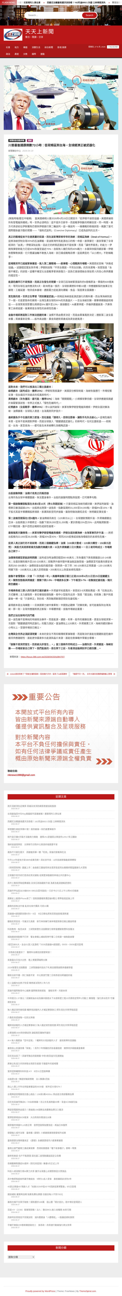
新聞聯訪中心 (14, 151)
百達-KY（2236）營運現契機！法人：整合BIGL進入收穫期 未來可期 (39, 1210)
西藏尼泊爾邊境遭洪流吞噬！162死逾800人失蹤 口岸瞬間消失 (54, 2)
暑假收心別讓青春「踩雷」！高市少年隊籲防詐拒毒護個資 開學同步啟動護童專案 (46, 1048)
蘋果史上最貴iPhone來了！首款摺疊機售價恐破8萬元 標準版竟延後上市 (41, 898)
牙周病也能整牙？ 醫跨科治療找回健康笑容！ (30, 952)
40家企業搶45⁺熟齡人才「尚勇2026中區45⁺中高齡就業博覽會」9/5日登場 (42, 1186)
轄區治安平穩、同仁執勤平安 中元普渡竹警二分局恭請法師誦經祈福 (40, 975)
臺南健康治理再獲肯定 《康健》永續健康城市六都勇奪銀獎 (35, 1140)
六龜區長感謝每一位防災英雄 (21, 1017)
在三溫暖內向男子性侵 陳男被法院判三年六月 (29, 983)
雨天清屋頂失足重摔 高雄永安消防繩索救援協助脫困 (32, 806)
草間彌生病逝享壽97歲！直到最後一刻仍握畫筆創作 (32, 829)
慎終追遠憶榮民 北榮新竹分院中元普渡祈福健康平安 (33, 844)
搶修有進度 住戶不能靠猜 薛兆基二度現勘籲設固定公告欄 (34, 1156)
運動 (42, 54)
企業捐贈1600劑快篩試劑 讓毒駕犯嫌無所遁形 (29, 1033)
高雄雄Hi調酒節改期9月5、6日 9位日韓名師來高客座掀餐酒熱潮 (38, 913)
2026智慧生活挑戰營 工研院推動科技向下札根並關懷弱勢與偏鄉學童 (40, 967)
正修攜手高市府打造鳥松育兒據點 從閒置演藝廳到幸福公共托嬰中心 (39, 875)
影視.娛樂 (61, 47)
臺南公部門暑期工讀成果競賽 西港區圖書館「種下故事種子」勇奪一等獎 (42, 1148)
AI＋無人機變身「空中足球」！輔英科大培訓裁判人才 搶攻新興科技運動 (42, 1040)
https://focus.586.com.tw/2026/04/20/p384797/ (43, 657)
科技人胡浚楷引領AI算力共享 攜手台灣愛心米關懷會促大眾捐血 (37, 1171)
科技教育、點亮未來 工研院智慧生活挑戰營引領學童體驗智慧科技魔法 (41, 929)
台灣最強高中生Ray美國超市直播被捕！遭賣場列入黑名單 (34, 814)
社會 (8, 47)
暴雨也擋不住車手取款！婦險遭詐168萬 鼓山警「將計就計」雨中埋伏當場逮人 (45, 1202)
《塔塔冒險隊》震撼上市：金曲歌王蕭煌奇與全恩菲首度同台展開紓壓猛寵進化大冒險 (47, 867)
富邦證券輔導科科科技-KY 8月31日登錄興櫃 (29, 1071)
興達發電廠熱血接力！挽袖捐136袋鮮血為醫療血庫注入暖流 (35, 1109)
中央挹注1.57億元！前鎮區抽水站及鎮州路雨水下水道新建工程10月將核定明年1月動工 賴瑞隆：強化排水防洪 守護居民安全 (61, 1000)
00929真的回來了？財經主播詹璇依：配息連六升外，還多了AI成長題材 (38, 674)
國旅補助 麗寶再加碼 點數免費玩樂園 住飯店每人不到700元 (35, 1194)
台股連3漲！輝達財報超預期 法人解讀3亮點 (29, 1079)
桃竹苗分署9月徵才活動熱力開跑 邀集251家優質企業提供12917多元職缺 (42, 837)
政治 (8, 54)
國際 (34, 54)
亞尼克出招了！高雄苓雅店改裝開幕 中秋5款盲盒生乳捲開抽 (36, 1056)
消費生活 (36, 47)
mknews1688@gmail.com (21, 775)
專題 (25, 47)
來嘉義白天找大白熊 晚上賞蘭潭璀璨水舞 (27, 960)
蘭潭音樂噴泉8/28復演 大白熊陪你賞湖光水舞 (29, 1117)
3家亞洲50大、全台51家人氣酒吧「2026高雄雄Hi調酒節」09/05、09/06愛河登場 (45, 944)
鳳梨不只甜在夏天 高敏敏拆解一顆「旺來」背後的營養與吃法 (37, 852)
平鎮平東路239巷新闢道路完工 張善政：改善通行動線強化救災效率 (40, 1225)
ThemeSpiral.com (87, 1291)
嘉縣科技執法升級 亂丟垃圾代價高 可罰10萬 (28, 906)
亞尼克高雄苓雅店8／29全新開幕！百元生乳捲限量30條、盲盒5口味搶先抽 (42, 1102)
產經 (17, 54)
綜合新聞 (49, 47)
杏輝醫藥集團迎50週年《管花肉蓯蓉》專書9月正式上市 (33, 1163)
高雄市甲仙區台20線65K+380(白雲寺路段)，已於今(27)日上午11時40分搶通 (43, 890)
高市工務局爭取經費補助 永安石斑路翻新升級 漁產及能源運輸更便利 (39, 883)
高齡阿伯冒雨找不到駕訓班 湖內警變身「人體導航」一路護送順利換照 (41, 1217)
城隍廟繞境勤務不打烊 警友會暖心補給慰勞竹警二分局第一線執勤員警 (41, 937)
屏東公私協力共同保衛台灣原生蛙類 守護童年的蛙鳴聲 (33, 1063)
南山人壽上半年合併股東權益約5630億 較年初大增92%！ (35, 1086)
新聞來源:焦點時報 (17, 141)
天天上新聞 (39, 32)
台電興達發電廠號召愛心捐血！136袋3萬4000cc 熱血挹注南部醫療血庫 (41, 1094)
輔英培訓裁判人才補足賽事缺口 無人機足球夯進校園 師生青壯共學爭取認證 (43, 1025)
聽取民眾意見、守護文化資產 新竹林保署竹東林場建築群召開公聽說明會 (42, 921)
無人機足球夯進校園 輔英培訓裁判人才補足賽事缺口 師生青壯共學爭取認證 (43, 1010)
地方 (17, 47)
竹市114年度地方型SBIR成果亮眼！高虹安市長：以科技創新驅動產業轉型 (42, 860)
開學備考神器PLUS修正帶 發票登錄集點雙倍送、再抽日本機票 (37, 1125)
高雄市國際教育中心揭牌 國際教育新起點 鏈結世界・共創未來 (37, 990)
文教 (25, 54)
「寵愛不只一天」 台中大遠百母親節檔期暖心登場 (92, 674)
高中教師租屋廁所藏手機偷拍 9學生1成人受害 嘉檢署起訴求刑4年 (40, 1179)
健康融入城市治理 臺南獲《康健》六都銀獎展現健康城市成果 (37, 1133)
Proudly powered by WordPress (40, 1291)
